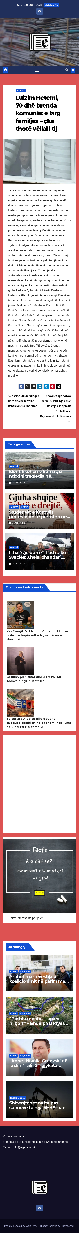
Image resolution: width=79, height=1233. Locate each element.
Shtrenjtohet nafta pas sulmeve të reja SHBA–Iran (37, 1105)
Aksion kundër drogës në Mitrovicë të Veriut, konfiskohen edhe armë (23, 401)
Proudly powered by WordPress (21, 1225)
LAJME (24, 507)
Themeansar (67, 1225)
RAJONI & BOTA (17, 1098)
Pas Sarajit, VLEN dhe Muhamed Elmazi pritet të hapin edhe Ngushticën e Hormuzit (38, 635)
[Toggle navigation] (37, 70)
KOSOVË (21, 90)
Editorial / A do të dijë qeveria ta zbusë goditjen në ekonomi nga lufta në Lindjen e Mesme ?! (39, 723)
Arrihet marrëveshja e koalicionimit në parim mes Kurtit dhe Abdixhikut (38, 981)
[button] (66, 70)
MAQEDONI (25, 972)
